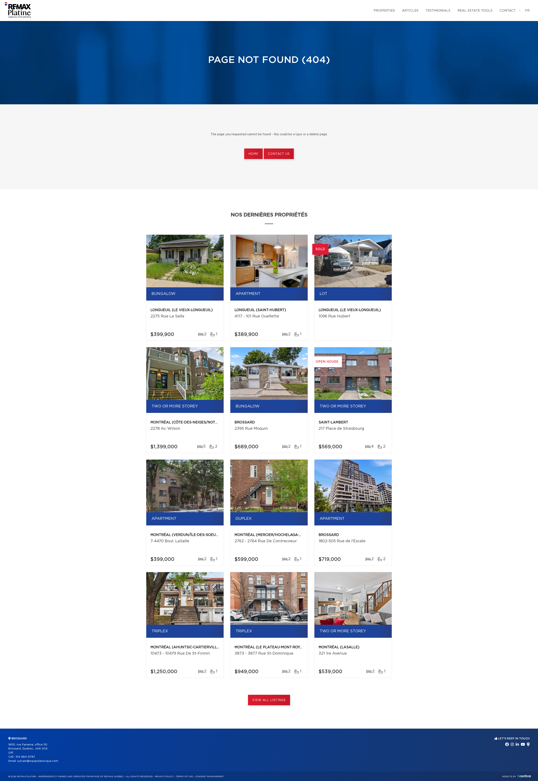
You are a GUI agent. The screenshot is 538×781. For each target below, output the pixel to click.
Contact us (279, 153)
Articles (410, 10)
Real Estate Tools (475, 10)
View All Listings (269, 700)
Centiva (524, 776)
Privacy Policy (164, 777)
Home (253, 153)
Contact (508, 10)
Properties (384, 10)
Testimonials (438, 10)
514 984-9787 (25, 757)
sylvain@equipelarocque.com (37, 761)
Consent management (209, 777)
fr (527, 10)
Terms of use (184, 777)
